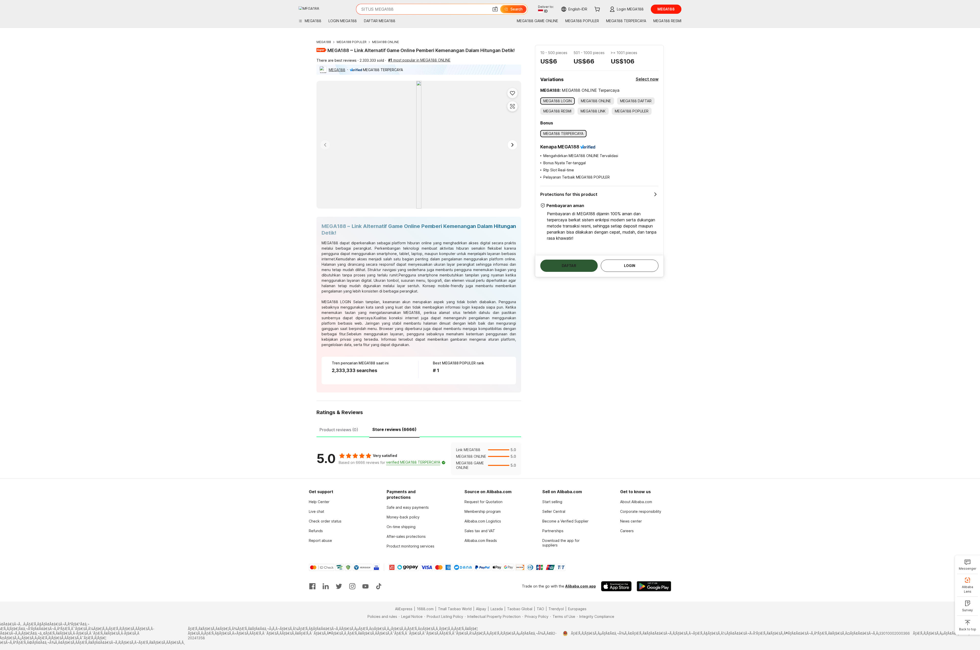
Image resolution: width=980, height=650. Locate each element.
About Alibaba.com (636, 502)
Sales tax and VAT (479, 531)
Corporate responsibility (640, 511)
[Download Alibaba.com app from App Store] (616, 586)
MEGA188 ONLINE (385, 42)
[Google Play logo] (309, 8)
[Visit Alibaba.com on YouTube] (365, 586)
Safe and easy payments (408, 507)
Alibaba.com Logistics (482, 521)
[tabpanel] (418, 458)
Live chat (316, 511)
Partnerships (553, 531)
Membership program (482, 511)
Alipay (481, 609)
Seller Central (553, 511)
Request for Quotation (483, 502)
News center (631, 521)
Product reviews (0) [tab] (339, 429)
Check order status (325, 521)
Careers (627, 531)
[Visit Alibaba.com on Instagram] (352, 586)
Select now (647, 79)
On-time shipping (401, 527)
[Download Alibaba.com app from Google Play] (654, 586)
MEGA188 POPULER (351, 42)
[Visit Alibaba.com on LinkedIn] (325, 586)
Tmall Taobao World (455, 609)
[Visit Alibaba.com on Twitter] (338, 586)
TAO (540, 609)
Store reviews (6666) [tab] (394, 429)
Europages (577, 609)
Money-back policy (403, 517)
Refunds (316, 531)
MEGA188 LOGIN (336, 302)
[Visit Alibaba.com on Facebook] (312, 586)
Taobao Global (519, 609)
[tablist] (418, 429)
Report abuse (320, 540)
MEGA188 (323, 42)
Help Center (319, 502)
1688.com (425, 609)
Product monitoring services (410, 546)
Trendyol (556, 609)
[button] (495, 9)
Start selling (552, 502)
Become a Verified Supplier (565, 521)
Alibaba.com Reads (480, 540)
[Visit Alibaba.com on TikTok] (378, 586)
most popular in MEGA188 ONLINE (419, 60)
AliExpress (403, 609)
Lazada (497, 609)
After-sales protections (406, 536)
